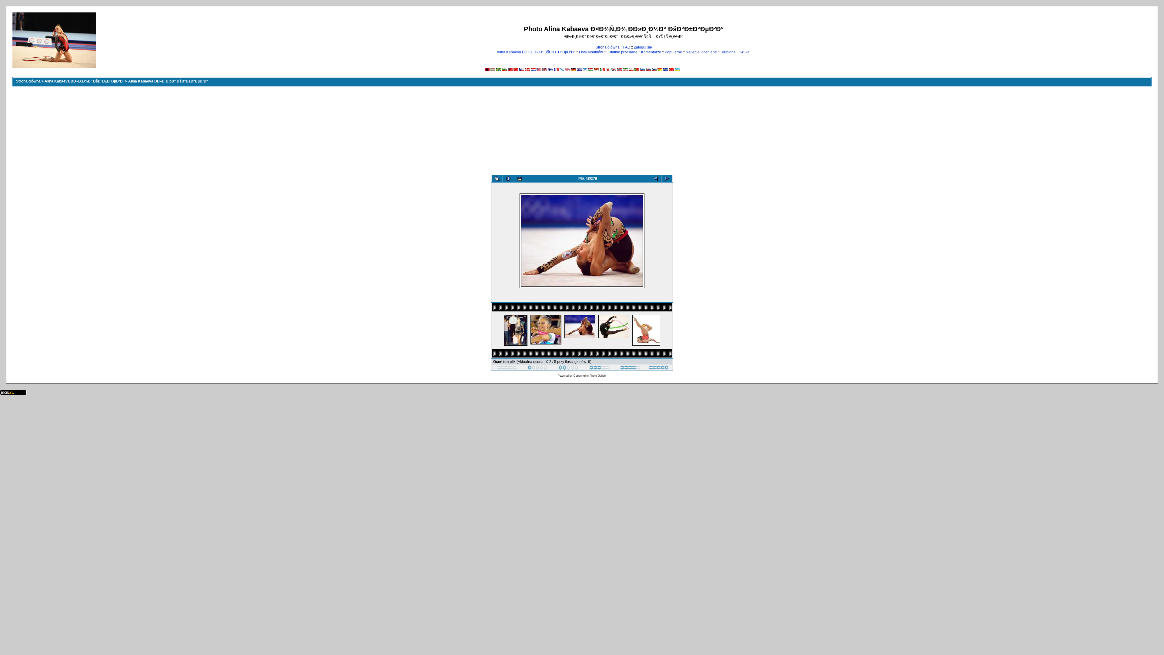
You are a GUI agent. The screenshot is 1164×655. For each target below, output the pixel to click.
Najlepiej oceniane (701, 52)
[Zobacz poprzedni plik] (655, 178)
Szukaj (745, 52)
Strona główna (608, 47)
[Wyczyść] (507, 368)
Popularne (673, 52)
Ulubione (728, 52)
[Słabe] (537, 368)
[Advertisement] (582, 129)
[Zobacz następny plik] (666, 178)
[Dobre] (599, 368)
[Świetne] (659, 368)
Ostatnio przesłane (622, 52)
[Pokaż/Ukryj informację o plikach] (508, 178)
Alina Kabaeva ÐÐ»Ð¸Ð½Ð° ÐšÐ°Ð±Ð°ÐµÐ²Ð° (536, 52)
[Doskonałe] (630, 368)
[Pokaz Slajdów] (519, 178)
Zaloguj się (643, 47)
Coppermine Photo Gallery (590, 375)
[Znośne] (568, 368)
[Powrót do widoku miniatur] (497, 178)
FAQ (626, 47)
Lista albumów (591, 52)
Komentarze (651, 52)
